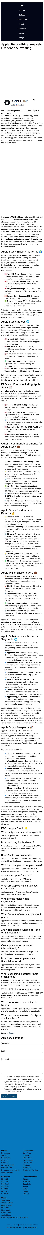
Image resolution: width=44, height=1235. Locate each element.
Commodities (22, 19)
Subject (4, 1051)
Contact (34, 1225)
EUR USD (4, 1179)
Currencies (22, 28)
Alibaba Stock (6, 1205)
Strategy (22, 33)
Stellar (25, 1189)
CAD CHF (5, 1194)
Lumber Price (28, 1160)
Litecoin (26, 1194)
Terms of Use (24, 1225)
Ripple (25, 1186)
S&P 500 (4, 1155)
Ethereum (26, 1181)
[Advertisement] (22, 73)
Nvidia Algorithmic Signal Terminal (14, 1217)
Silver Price (27, 1158)
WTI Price (26, 1165)
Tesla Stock (5, 1200)
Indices (22, 15)
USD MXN (5, 1189)
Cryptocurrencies (30, 1177)
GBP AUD (5, 1186)
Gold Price (27, 1153)
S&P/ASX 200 (6, 1168)
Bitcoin (25, 1179)
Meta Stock (5, 1210)
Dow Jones (5, 1153)
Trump (25, 1191)
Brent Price (27, 1168)
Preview (13, 1096)
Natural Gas (27, 1163)
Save (4, 1096)
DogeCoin (27, 1184)
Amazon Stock (7, 1203)
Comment (5, 1059)
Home (22, 5)
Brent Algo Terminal (30, 1170)
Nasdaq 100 (5, 1158)
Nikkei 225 (5, 1163)
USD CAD (5, 1184)
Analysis (22, 37)
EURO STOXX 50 (7, 1165)
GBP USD (4, 1181)
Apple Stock (6, 1215)
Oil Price (26, 1155)
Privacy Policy (12, 1225)
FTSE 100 (4, 1160)
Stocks (22, 10)
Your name (5, 1043)
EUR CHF (4, 1191)
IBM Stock (5, 1208)
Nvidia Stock (6, 1213)
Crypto (22, 24)
